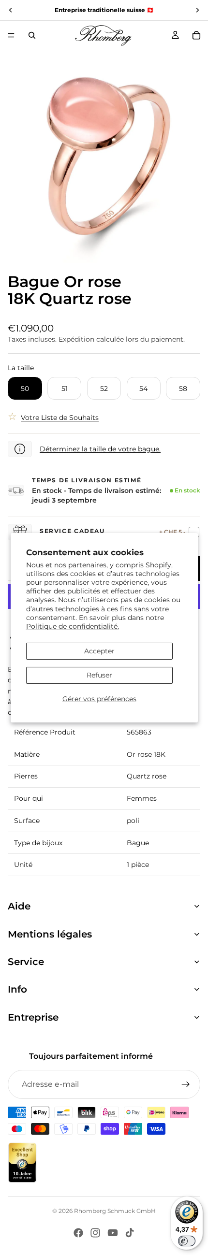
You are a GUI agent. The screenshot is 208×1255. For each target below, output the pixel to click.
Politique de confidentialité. (72, 626)
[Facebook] (78, 1233)
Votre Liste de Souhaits (60, 417)
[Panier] (196, 35)
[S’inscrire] (186, 1084)
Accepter (99, 651)
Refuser (99, 675)
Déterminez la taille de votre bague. (100, 449)
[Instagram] (95, 1233)
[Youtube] (113, 1233)
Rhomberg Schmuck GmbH (115, 1210)
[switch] (186, 1241)
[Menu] (11, 35)
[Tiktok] (129, 1233)
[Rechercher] (32, 35)
